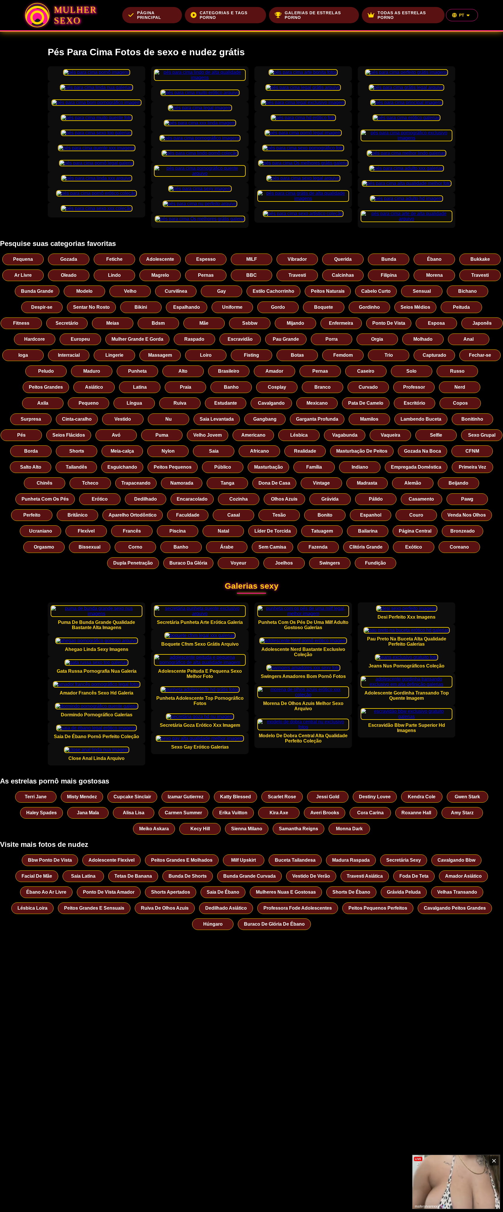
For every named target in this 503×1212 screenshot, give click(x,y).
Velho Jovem (207, 435)
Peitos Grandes (46, 387)
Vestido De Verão (311, 876)
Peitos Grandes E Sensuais (94, 908)
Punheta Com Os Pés (45, 499)
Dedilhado (145, 499)
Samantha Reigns (298, 828)
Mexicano (317, 403)
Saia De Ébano (223, 892)
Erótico (100, 499)
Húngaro (213, 924)
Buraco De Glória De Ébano (274, 924)
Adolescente (160, 259)
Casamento (421, 499)
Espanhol (370, 515)
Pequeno (89, 403)
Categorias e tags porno (223, 15)
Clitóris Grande (365, 547)
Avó (116, 435)
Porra (331, 339)
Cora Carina (370, 812)
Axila (42, 403)
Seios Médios (415, 307)
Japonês (482, 323)
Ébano (434, 259)
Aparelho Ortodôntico (133, 515)
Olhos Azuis (284, 499)
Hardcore (34, 339)
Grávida (330, 499)
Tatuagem (322, 531)
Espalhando (186, 307)
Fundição (375, 563)
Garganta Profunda (317, 419)
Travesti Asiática (365, 876)
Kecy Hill (200, 828)
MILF (251, 259)
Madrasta (367, 483)
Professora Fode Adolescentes (297, 908)
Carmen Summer (183, 812)
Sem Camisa (272, 547)
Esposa (436, 323)
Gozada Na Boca (422, 451)
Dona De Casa (274, 483)
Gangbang (265, 419)
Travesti (297, 275)
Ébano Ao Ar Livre (46, 892)
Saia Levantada (217, 419)
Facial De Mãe (37, 876)
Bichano (467, 291)
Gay (221, 291)
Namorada (181, 483)
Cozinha (238, 499)
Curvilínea (176, 291)
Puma (161, 435)
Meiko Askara (154, 828)
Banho (231, 387)
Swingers (329, 563)
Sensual (422, 291)
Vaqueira (390, 435)
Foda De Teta (413, 876)
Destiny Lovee (375, 796)
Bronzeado (462, 531)
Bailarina (368, 531)
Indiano (360, 467)
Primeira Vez (472, 467)
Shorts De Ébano (351, 892)
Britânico (78, 515)
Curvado (368, 387)
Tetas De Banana (133, 876)
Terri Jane (36, 796)
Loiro (206, 355)
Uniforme (232, 307)
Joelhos (284, 563)
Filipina (389, 275)
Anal (468, 339)
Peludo (46, 371)
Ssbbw (249, 323)
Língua (134, 403)
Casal (233, 515)
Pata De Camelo (365, 403)
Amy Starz (462, 812)
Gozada (68, 259)
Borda (31, 451)
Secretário (67, 323)
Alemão (412, 483)
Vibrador (297, 259)
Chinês (44, 483)
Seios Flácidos (68, 435)
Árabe (226, 547)
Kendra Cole (421, 796)
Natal (223, 531)
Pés (21, 435)
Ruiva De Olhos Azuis (165, 908)
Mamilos (369, 419)
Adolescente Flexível (111, 860)
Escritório (414, 403)
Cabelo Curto (376, 291)
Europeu (80, 339)
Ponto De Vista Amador (108, 892)
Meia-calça (122, 451)
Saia (214, 451)
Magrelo (160, 275)
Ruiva (179, 403)
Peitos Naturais (328, 291)
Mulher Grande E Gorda (137, 339)
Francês (132, 531)
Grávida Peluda (404, 892)
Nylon (168, 451)
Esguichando (122, 467)
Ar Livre (23, 275)
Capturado (434, 355)
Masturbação (268, 467)
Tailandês (76, 467)
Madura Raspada (351, 860)
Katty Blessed (235, 796)
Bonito (325, 515)
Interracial (69, 355)
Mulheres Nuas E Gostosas (286, 892)
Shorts (76, 451)
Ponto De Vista (388, 323)
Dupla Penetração (133, 563)
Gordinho (369, 307)
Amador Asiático (463, 876)
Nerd (459, 387)
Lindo (114, 275)
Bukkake (480, 259)
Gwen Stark (467, 796)
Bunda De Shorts (188, 876)
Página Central (415, 531)
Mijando (295, 323)
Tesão (279, 515)
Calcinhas (343, 275)
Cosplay (277, 387)
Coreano (459, 547)
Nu (168, 419)
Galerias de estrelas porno (313, 15)
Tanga (227, 483)
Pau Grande (286, 339)
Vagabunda (344, 435)
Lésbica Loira (32, 908)
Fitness (21, 323)
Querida (343, 259)
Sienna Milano (246, 828)
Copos (460, 403)
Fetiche (114, 259)
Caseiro (365, 371)
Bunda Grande (37, 291)
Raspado (194, 339)
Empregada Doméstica (416, 467)
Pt (461, 15)
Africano (259, 451)
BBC (251, 275)
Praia (185, 387)
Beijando (458, 483)
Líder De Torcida (272, 531)
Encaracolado (192, 499)
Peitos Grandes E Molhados (181, 860)
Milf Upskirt (243, 860)
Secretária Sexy (403, 860)
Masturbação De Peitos (361, 451)
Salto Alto (30, 467)
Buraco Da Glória (188, 563)
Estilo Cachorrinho (273, 291)
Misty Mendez (82, 796)
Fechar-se (480, 355)
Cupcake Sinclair (132, 796)
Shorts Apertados (170, 892)
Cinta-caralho (77, 419)
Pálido (376, 499)
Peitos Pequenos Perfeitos (377, 908)
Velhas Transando (457, 892)
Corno (135, 547)
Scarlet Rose (282, 796)
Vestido (122, 419)
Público (222, 467)
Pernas (206, 275)
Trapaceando (135, 483)
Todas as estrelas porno (402, 15)
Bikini (140, 307)
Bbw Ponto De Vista (50, 860)
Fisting (251, 355)
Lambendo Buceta (421, 419)
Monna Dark (349, 828)
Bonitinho (472, 419)
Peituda (461, 307)
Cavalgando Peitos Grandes (455, 908)
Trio (389, 355)
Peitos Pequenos (173, 467)
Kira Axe (279, 812)
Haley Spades (41, 812)
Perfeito (31, 515)
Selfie (436, 435)
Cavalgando (271, 403)
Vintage (321, 483)
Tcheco (90, 483)
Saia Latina (83, 876)
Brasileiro (228, 371)
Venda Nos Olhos (466, 515)
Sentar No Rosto (91, 307)
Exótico (413, 547)
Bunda (388, 259)
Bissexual (89, 547)
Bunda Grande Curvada (249, 876)
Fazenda (318, 547)
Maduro (91, 371)
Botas (297, 355)
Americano (253, 435)
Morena (434, 275)
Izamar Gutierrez (185, 796)
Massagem (160, 355)
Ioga (23, 355)
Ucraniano (40, 531)
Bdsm (158, 323)
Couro (416, 515)
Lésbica (299, 435)
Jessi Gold (327, 796)
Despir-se (41, 307)
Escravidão (240, 339)
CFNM (472, 451)
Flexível (86, 531)
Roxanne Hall (416, 812)
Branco (322, 387)
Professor (414, 387)
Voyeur (238, 563)
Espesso (206, 259)
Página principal (149, 15)
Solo (411, 371)
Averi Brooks (324, 812)
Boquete (323, 307)
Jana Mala (88, 812)
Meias (112, 323)
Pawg (467, 499)
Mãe (203, 323)
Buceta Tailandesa (295, 860)
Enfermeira (341, 323)
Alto (182, 371)
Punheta (137, 371)
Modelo (84, 291)
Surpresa (31, 419)
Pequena (23, 259)
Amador (274, 371)
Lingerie (114, 355)
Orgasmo (44, 547)
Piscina (177, 531)
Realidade (305, 451)
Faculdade (187, 515)
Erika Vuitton (233, 812)
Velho (130, 291)
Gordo (278, 307)
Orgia (377, 339)
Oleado (69, 275)
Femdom (343, 355)
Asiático (94, 387)
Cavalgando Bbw (456, 860)
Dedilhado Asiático (226, 908)
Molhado (423, 339)
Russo (457, 371)
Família (314, 467)
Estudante (225, 403)
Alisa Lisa (133, 812)
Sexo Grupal (481, 435)
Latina (140, 387)
